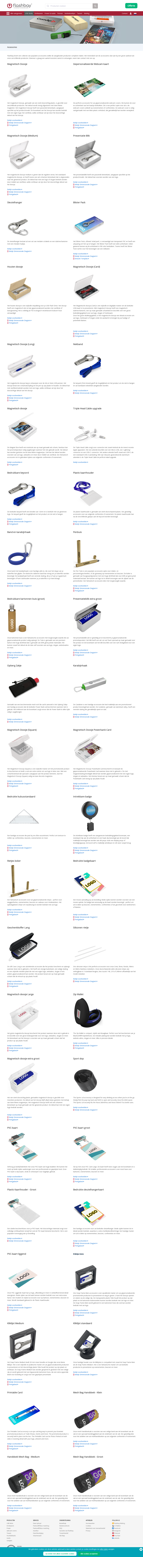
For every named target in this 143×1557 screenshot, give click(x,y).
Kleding (86, 13)
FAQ (60, 1528)
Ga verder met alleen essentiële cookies (59, 1554)
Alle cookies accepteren (89, 1554)
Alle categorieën (16, 13)
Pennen (60, 13)
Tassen (79, 13)
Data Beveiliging (38, 1533)
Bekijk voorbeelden (14, 120)
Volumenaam (37, 1536)
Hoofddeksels (11, 1536)
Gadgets (9, 1541)
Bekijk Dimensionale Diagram (19, 123)
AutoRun (35, 1531)
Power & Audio (50, 13)
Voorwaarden (90, 1523)
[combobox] (69, 6)
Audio (9, 1538)
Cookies (88, 1526)
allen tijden (104, 1549)
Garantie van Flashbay (66, 1531)
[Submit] (47, 5)
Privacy (88, 1531)
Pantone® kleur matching (41, 1526)
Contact (125, 13)
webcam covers (12, 1531)
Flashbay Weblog (119, 1523)
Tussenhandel (63, 1533)
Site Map (62, 1536)
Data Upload (37, 1523)
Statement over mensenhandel (95, 1528)
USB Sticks (29, 13)
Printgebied (13, 125)
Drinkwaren (39, 13)
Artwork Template (81, 259)
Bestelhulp (62, 1523)
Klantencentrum (64, 1526)
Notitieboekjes (70, 13)
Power (9, 1528)
